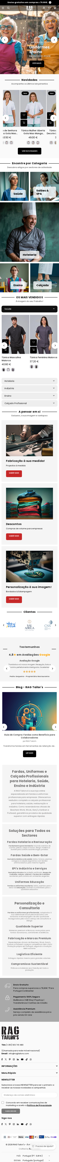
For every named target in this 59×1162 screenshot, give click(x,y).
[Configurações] (44, 8)
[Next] (54, 39)
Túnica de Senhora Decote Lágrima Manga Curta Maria (16, 132)
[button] (54, 8)
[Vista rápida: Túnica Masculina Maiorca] (5, 350)
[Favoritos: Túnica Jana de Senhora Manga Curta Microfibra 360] (33, 115)
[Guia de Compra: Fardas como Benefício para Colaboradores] (29, 711)
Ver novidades (29, 151)
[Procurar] (8, 8)
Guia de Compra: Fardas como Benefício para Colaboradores (29, 736)
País (19, 1156)
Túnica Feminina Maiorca (43, 357)
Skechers (35, 942)
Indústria (9, 388)
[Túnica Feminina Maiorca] (43, 334)
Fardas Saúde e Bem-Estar (29, 855)
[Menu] (3, 8)
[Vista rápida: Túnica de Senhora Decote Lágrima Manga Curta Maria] (7, 123)
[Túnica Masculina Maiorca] (15, 334)
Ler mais (29, 753)
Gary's (47, 942)
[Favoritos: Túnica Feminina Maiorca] (33, 342)
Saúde (8, 308)
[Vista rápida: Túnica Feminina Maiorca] (33, 350)
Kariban (10, 944)
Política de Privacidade (39, 1105)
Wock (41, 942)
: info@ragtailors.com (18, 1053)
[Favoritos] (49, 8)
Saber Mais (14, 473)
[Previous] (5, 39)
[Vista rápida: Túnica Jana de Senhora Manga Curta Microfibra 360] (33, 123)
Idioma (17, 1160)
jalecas (19, 848)
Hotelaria (9, 381)
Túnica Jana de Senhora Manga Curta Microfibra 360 (43, 132)
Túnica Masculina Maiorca (11, 359)
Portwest (19, 944)
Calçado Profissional (16, 403)
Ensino (8, 395)
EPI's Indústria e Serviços (29, 868)
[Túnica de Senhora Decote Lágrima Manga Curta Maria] (16, 108)
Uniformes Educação (29, 882)
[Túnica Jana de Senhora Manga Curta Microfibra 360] (43, 108)
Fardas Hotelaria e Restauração (29, 842)
